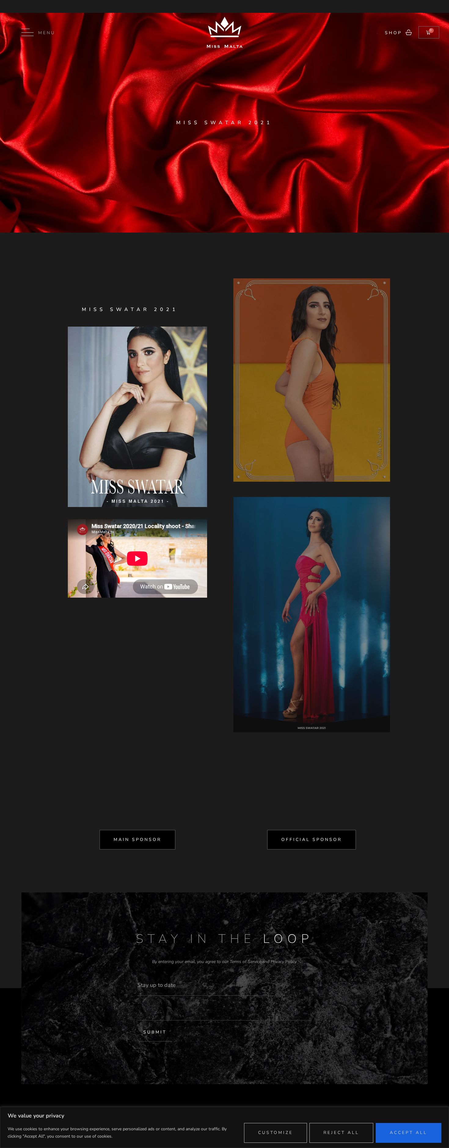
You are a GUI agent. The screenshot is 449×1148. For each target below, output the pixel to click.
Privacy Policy (283, 962)
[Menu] (27, 32)
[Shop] (408, 32)
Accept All (408, 1132)
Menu (46, 33)
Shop (393, 33)
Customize (275, 1132)
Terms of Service (245, 962)
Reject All (341, 1132)
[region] (224, 1127)
